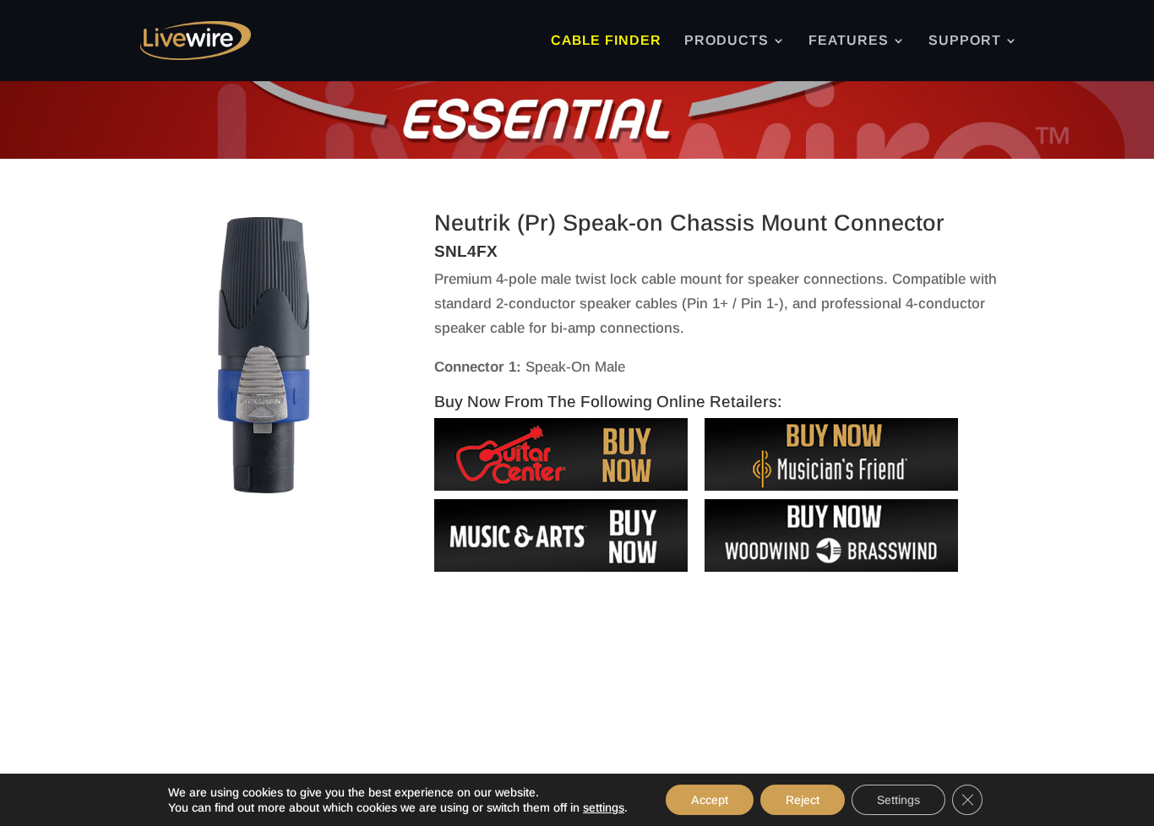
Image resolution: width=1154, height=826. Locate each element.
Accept (709, 800)
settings (603, 807)
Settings (898, 800)
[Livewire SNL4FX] (263, 494)
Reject (802, 800)
